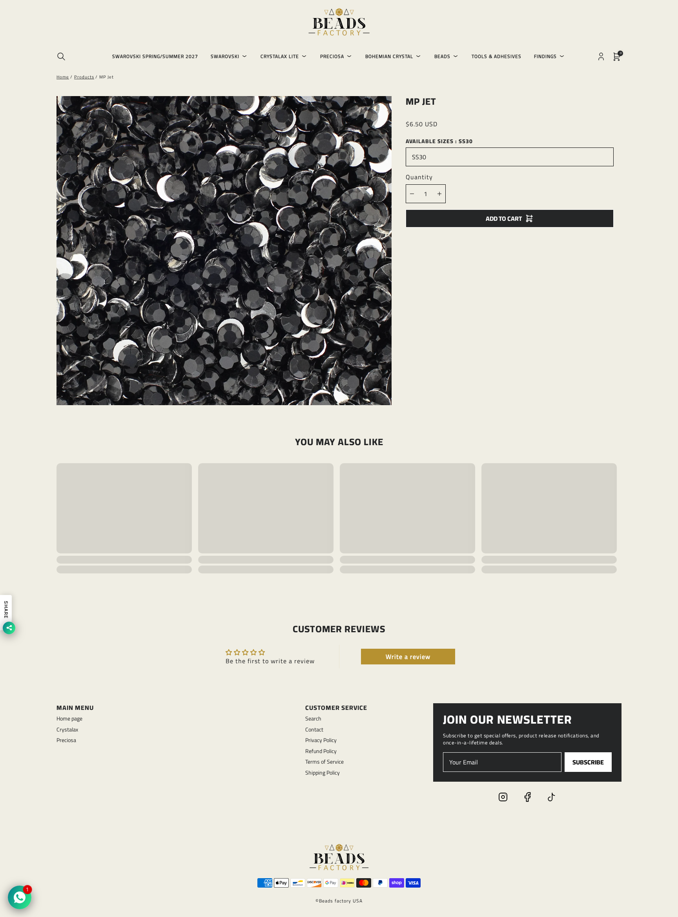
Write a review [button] (408, 656)
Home (62, 77)
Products (84, 77)
